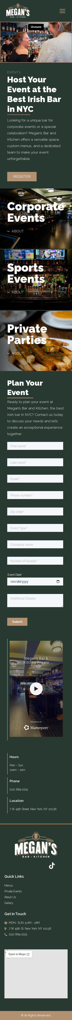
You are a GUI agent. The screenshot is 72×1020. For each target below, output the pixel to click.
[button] (22, 177)
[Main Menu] (62, 11)
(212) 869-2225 (19, 789)
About (18, 231)
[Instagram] (30, 865)
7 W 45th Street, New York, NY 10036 (33, 809)
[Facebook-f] (20, 865)
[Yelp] (41, 865)
